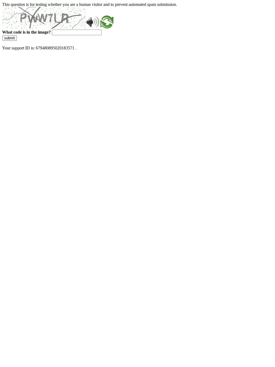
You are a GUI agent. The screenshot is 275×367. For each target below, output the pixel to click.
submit (9, 38)
